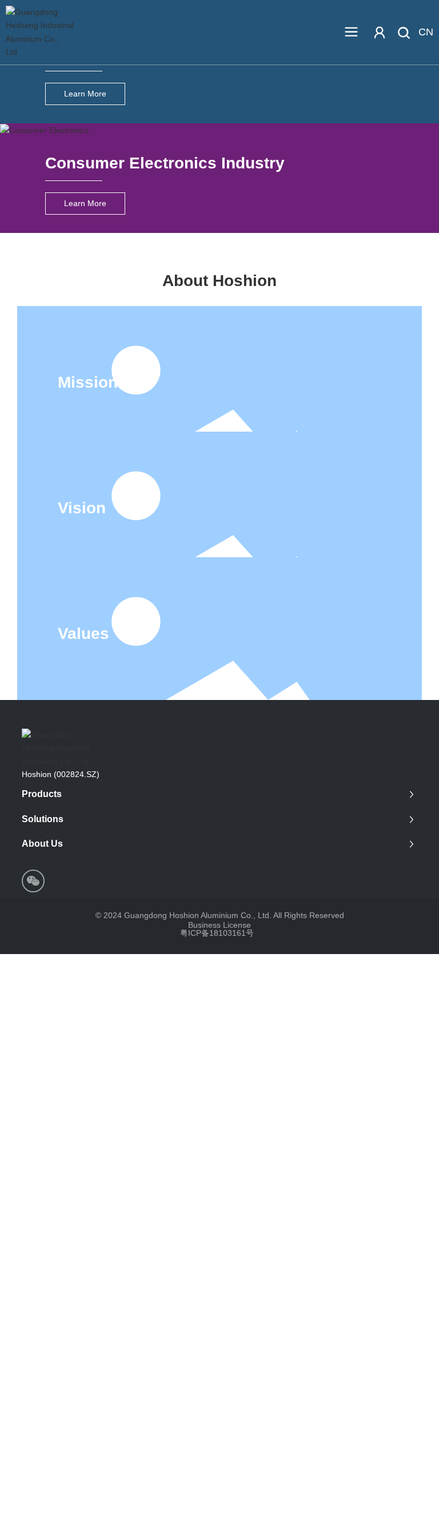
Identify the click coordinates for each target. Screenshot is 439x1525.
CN (425, 32)
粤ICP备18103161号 (217, 932)
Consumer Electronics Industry (165, 163)
